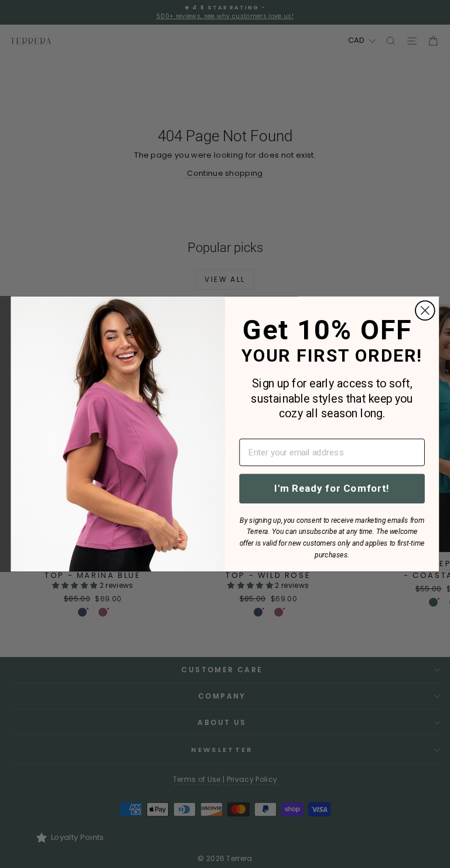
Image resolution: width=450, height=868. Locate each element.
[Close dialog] (425, 311)
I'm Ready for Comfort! (332, 488)
